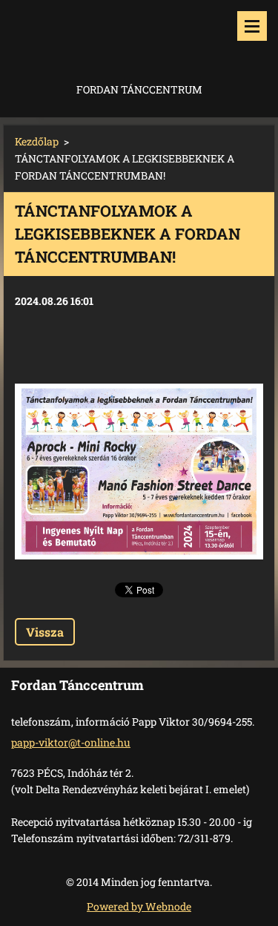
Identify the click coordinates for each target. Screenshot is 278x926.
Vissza (45, 632)
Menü (252, 26)
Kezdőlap (37, 141)
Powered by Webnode (139, 906)
